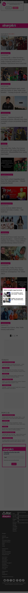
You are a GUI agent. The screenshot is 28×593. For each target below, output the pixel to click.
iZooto (24, 303)
